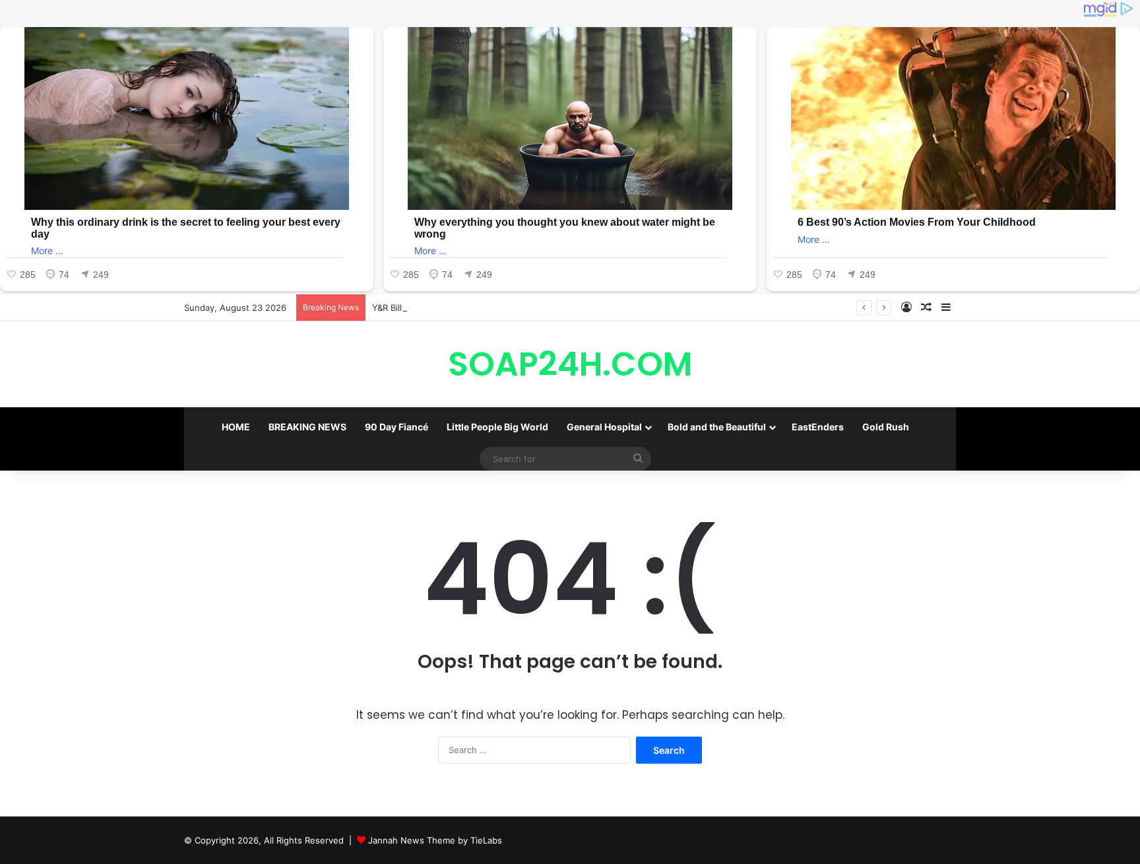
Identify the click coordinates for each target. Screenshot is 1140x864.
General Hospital (604, 426)
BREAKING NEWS (307, 426)
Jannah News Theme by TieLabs (435, 840)
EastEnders (818, 426)
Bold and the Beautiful (717, 426)
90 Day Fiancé (396, 426)
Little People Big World (497, 426)
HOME (236, 426)
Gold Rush (885, 426)
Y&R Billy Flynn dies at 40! (425, 307)
